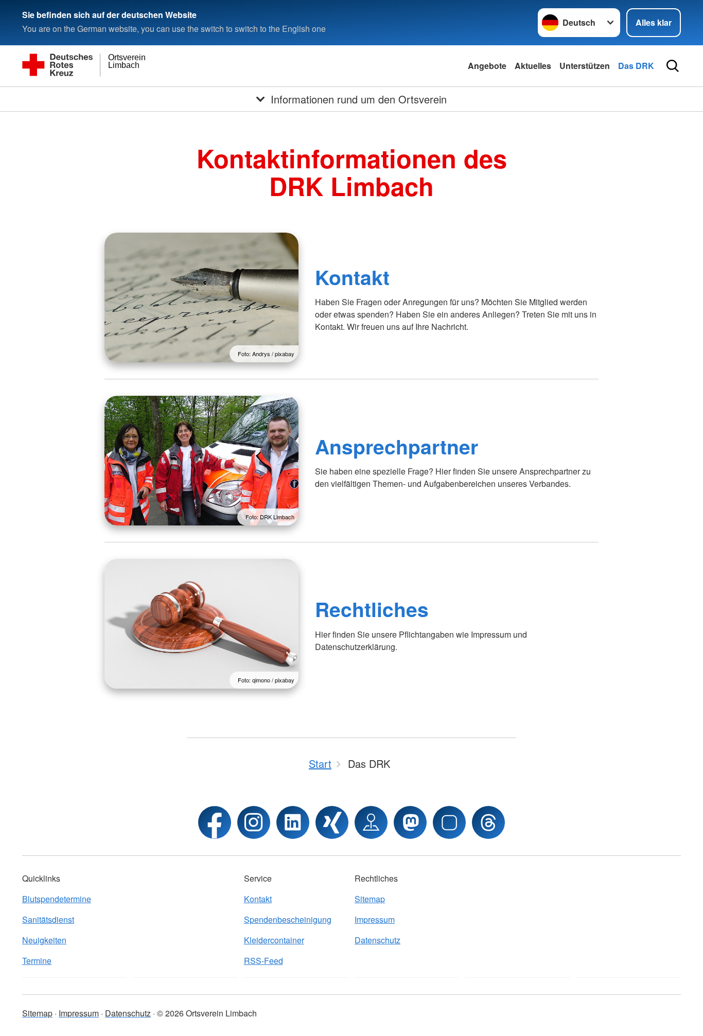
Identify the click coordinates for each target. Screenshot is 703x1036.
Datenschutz (377, 940)
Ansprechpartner (396, 446)
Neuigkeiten (44, 940)
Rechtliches (372, 608)
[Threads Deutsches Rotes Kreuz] (488, 822)
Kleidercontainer (274, 940)
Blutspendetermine (56, 899)
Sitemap (370, 899)
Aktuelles (533, 66)
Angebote (487, 66)
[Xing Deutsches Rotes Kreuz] (331, 822)
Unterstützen (584, 66)
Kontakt (352, 276)
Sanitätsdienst (48, 919)
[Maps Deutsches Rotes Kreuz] (371, 822)
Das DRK (636, 66)
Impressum (375, 919)
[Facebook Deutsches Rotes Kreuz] (214, 822)
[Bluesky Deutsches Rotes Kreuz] (449, 822)
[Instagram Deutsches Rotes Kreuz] (253, 822)
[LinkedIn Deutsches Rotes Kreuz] (292, 822)
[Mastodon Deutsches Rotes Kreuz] (410, 822)
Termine (36, 961)
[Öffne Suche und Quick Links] (672, 66)
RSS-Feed (263, 961)
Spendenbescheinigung (287, 919)
